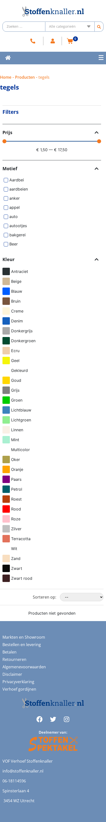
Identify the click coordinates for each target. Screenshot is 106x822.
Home (5, 77)
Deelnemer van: (53, 732)
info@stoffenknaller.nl (22, 771)
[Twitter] (53, 719)
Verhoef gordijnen (19, 689)
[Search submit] (99, 27)
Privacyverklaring (18, 681)
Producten (25, 77)
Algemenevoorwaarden (24, 667)
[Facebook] (39, 719)
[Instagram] (66, 719)
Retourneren (14, 659)
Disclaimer (12, 674)
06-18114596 (14, 781)
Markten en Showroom (23, 637)
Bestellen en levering (21, 644)
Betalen (9, 652)
